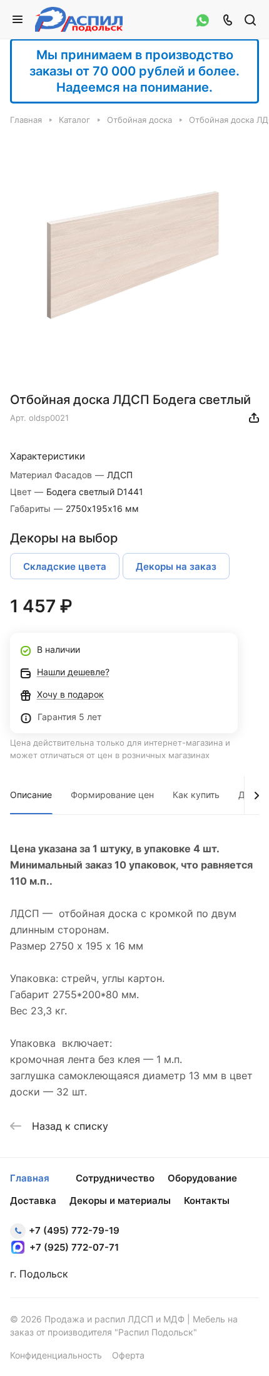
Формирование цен (112, 794)
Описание (31, 794)
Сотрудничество (115, 1178)
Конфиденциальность (56, 1355)
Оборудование (202, 1178)
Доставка (33, 1200)
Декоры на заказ (176, 566)
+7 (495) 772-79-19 (74, 1230)
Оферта (128, 1355)
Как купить (196, 794)
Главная (29, 1178)
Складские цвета (64, 566)
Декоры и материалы (120, 1200)
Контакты (207, 1200)
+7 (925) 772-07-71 (74, 1247)
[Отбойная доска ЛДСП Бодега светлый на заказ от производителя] (134, 256)
